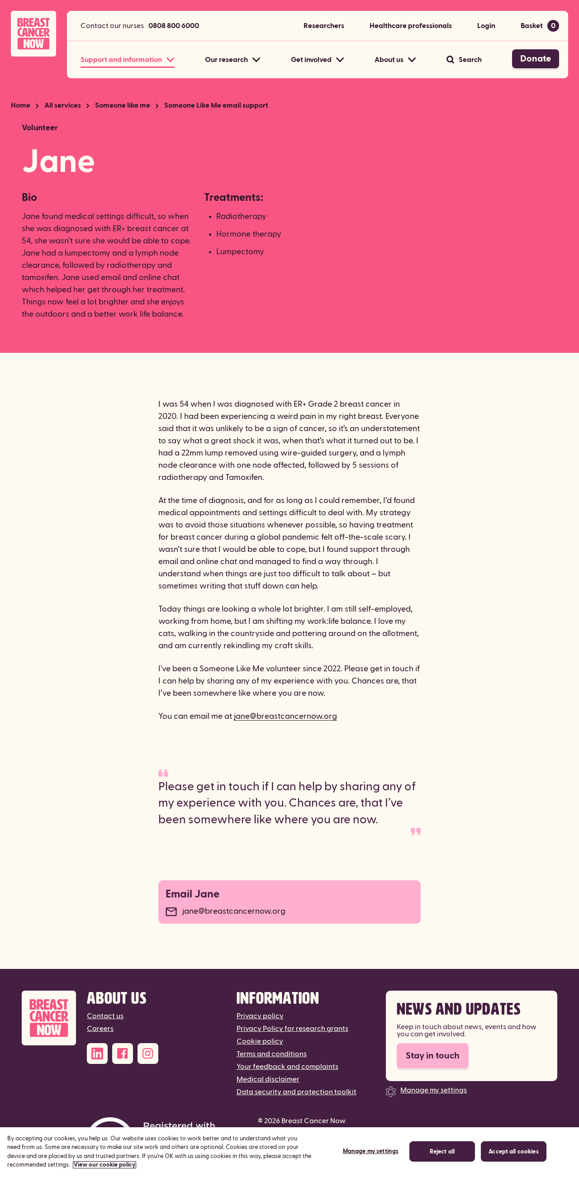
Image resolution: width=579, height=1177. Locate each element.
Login (486, 25)
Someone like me (122, 105)
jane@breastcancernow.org (285, 716)
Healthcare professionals (411, 25)
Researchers (324, 25)
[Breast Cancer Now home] (33, 34)
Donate (535, 58)
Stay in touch (433, 1055)
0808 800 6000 (173, 25)
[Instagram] (148, 1053)
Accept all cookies (513, 1151)
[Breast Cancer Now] (49, 1018)
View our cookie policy (104, 1165)
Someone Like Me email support (216, 105)
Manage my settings (433, 1090)
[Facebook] (122, 1053)
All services (62, 105)
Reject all (442, 1151)
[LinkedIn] (97, 1053)
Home (20, 105)
